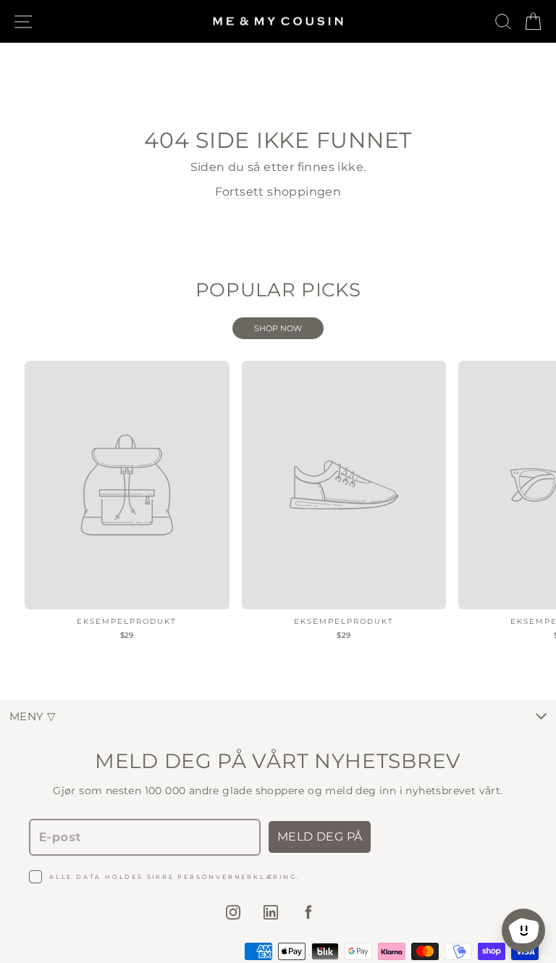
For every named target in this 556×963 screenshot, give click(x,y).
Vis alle (278, 328)
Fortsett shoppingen (278, 192)
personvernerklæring (236, 876)
